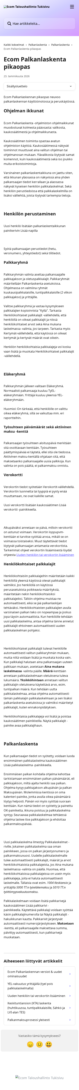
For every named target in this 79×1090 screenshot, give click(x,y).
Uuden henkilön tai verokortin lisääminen (45, 555)
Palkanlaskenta (37, 44)
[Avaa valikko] (72, 6)
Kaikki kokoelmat (14, 44)
